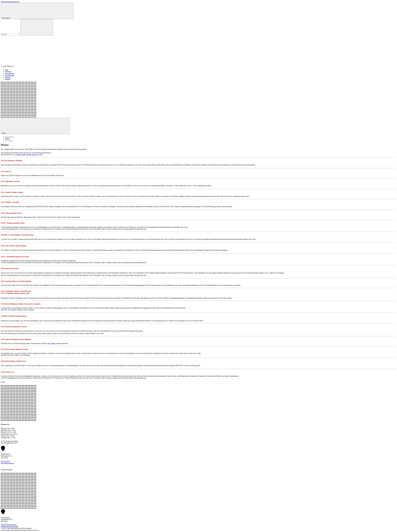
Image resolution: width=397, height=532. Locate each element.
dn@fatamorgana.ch (7, 463)
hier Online (51, 343)
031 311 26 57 (5, 461)
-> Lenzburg (9, 140)
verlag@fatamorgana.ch (8, 524)
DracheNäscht (9, 73)
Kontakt (7, 79)
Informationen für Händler (9, 526)
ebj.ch (32, 310)
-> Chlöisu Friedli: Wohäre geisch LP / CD (28, 154)
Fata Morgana (9, 75)
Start (6, 70)
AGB (7, 530)
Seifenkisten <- (10, 137)
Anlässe (7, 77)
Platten (4, 133)
